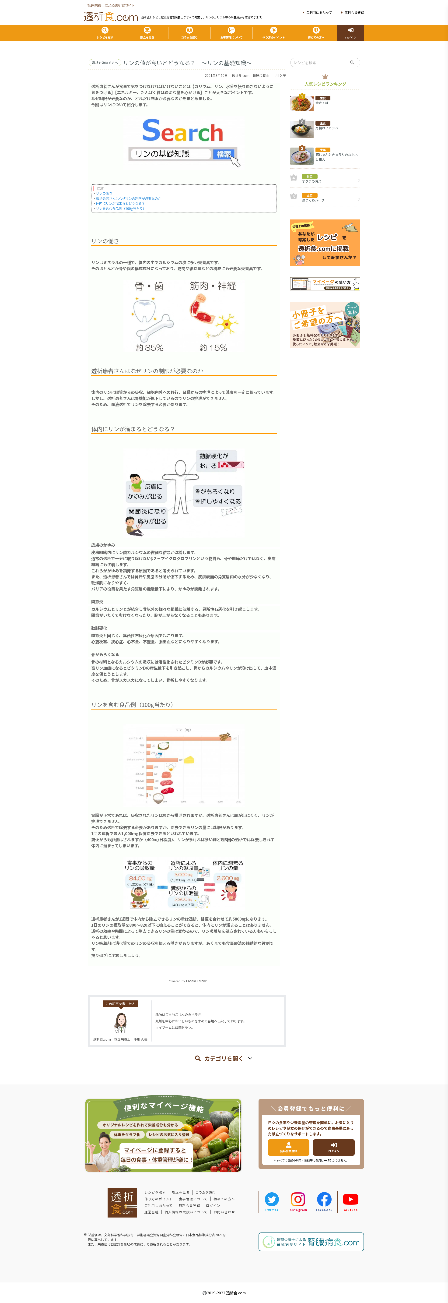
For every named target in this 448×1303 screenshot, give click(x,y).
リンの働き (104, 193)
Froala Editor (196, 980)
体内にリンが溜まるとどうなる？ (120, 203)
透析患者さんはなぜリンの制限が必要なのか (128, 198)
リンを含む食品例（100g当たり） (121, 208)
